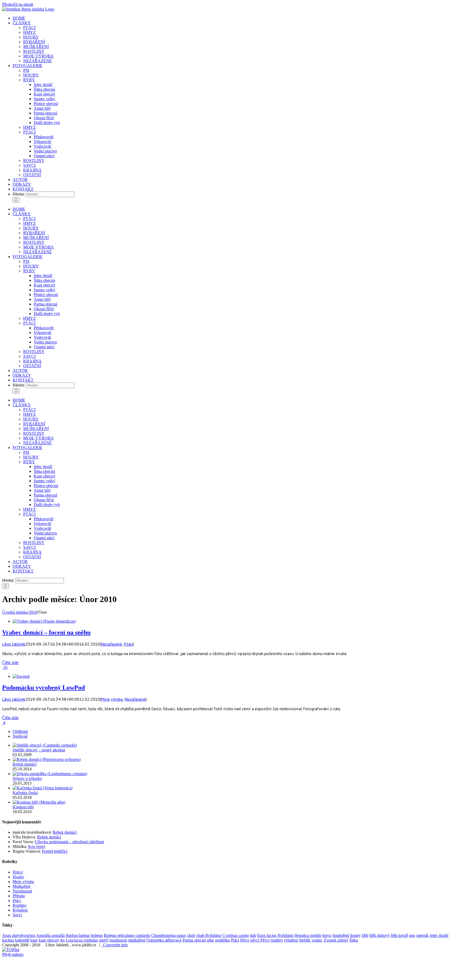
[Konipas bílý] (39, 802)
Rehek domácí (25, 764)
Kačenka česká (25, 792)
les (62, 940)
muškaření (136, 940)
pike (210, 940)
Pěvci (244, 940)
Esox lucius (266, 935)
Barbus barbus (78, 935)
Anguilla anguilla (50, 935)
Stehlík (304, 940)
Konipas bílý (23, 807)
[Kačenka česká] (42, 788)
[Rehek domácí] (47, 759)
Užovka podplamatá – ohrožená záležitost (69, 841)
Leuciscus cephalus (82, 940)
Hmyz (18, 872)
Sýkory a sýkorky (27, 778)
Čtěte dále (10, 662)
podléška (222, 940)
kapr (34, 940)
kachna (8, 940)
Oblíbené (20, 731)
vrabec (317, 940)
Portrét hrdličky (55, 851)
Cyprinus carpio (235, 935)
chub (191, 935)
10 (4, 667)
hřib (365, 935)
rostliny (277, 940)
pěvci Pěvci (260, 940)
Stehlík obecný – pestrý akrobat (39, 750)
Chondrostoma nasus (168, 935)
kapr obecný (49, 940)
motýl (103, 940)
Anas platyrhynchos (18, 935)
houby (355, 935)
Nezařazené (111, 644)
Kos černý (36, 846)
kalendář (22, 940)
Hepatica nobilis (307, 935)
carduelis (142, 935)
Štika (353, 940)
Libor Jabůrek (13, 644)
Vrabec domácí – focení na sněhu (46, 632)
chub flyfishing (208, 935)
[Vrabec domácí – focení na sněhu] (44, 621)
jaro (412, 935)
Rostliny (20, 905)
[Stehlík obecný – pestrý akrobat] (45, 745)
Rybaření (20, 910)
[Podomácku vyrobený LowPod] (21, 676)
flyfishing (285, 935)
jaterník (422, 935)
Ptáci (128, 644)
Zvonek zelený (336, 940)
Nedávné (20, 736)
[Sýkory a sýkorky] (50, 773)
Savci (17, 915)
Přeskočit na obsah (17, 4)
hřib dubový (379, 935)
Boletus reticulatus (119, 935)
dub (253, 935)
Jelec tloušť (439, 935)
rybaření (291, 940)
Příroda (19, 896)
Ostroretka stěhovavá (163, 940)
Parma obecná (194, 940)
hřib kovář (399, 935)
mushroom (118, 940)
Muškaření (21, 886)
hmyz (327, 935)
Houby (18, 877)
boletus (97, 935)
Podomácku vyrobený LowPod (43, 687)
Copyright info (114, 945)
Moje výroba (112, 699)
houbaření (341, 935)
